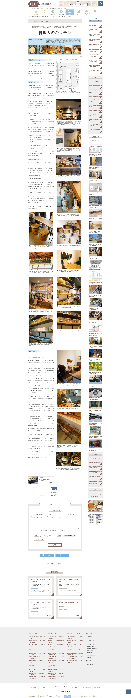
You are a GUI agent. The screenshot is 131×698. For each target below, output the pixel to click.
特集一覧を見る (95, 458)
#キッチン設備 (46, 590)
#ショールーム (33, 591)
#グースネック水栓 (66, 590)
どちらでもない (69, 514)
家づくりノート (90, 644)
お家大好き (89, 637)
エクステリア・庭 (93, 165)
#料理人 (69, 610)
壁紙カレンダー (90, 650)
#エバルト (32, 590)
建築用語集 (89, 653)
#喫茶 (67, 610)
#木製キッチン (75, 590)
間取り (63, 588)
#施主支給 (71, 590)
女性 (50, 535)
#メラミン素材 (41, 591)
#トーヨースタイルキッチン (35, 613)
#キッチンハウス (41, 590)
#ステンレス (47, 612)
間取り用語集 (90, 664)
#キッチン (46, 495)
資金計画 (93, 280)
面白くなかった (38, 517)
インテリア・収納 (93, 178)
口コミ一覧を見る (96, 81)
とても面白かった (38, 514)
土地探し (93, 267)
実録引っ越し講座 (91, 655)
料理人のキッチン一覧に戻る (55, 564)
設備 (34, 588)
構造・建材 (93, 229)
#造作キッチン (61, 611)
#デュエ (37, 591)
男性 (43, 535)
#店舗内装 (53, 495)
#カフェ (60, 610)
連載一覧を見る (95, 140)
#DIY (40, 495)
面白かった (52, 514)
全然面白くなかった (54, 517)
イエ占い (89, 657)
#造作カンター (73, 610)
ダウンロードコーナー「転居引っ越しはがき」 (92, 647)
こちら (38, 66)
